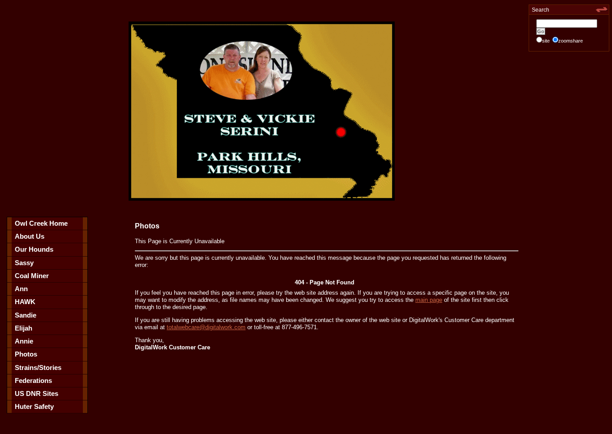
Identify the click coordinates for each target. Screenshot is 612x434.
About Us (29, 236)
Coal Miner (32, 275)
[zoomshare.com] (601, 11)
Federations (33, 380)
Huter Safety (34, 406)
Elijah (23, 328)
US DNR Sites (36, 393)
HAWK (25, 301)
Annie (24, 341)
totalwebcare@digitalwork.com (206, 327)
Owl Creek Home (41, 223)
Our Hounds (34, 249)
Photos (26, 354)
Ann (21, 288)
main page (428, 299)
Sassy (24, 262)
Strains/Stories (38, 367)
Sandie (25, 315)
